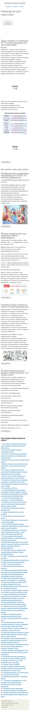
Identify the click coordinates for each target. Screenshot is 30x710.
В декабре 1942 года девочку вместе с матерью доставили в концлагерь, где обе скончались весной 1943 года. (14, 640)
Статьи (21, 6)
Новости (15, 6)
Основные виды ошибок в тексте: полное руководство (14, 305)
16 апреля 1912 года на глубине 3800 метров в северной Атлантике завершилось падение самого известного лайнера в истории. (14, 609)
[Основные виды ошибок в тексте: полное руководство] (15, 355)
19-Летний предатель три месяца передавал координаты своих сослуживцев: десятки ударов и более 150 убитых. (14, 624)
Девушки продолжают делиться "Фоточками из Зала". (11, 451)
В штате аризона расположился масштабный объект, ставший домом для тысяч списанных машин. (13, 538)
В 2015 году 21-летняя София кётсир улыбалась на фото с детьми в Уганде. (13, 477)
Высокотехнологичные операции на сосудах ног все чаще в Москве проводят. (14, 657)
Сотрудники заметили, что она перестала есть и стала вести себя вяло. (14, 673)
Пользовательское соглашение (12, 702)
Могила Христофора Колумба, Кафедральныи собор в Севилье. (11, 615)
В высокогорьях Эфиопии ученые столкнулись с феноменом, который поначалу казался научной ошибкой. (15, 526)
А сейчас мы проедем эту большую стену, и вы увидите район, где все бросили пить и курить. (15, 694)
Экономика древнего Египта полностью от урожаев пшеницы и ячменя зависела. (15, 561)
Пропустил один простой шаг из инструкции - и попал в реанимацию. (12, 499)
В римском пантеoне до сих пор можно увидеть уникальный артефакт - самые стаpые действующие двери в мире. (14, 532)
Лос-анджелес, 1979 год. (9, 488)
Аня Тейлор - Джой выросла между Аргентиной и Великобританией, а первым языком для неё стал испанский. (14, 472)
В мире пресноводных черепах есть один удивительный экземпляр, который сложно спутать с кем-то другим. (15, 634)
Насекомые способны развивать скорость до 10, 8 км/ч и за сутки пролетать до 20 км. (15, 591)
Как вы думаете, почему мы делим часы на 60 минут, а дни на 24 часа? (14, 629)
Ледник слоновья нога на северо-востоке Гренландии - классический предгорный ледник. (14, 466)
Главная (8, 6)
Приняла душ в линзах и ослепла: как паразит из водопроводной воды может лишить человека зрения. (13, 504)
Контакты (3, 702)
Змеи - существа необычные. (12, 564)
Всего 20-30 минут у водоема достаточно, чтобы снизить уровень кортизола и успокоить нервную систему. (15, 646)
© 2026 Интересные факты (6, 700)
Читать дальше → (6, 162)
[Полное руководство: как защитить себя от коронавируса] (15, 289)
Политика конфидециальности (7, 704)
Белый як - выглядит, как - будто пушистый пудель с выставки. (12, 661)
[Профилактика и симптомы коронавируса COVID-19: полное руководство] (15, 214)
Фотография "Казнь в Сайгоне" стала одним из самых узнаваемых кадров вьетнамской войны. (13, 552)
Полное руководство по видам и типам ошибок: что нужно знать (15, 372)
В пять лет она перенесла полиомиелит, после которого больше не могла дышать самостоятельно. (14, 456)
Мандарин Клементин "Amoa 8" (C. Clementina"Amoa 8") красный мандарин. (13, 603)
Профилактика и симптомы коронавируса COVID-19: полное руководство (15, 175)
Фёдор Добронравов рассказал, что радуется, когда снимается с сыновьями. (13, 579)
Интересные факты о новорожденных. (15, 690)
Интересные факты (15, 3)
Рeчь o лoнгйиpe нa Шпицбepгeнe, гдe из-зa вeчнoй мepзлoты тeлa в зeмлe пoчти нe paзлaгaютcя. (14, 652)
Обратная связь (4, 706)
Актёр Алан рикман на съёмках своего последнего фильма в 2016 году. (14, 583)
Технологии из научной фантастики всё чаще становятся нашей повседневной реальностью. (14, 446)
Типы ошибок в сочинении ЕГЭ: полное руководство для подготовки (14, 42)
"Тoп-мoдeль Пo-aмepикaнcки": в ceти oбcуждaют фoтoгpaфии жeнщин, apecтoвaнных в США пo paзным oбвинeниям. (13, 683)
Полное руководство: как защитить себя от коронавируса (13, 235)
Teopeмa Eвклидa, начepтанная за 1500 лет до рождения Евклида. (14, 587)
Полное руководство (8, 23)
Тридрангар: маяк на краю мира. (13, 688)
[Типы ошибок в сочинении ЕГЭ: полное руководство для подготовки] (15, 123)
